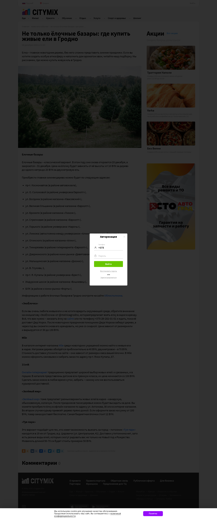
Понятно (153, 513)
